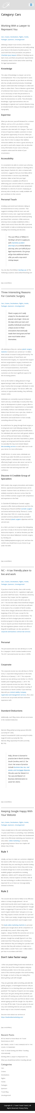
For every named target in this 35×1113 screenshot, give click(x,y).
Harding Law (22, 270)
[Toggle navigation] (31, 4)
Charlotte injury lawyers (8, 55)
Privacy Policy (23, 1108)
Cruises (7, 37)
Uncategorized (19, 39)
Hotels (26, 37)
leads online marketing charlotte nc (15, 925)
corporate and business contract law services (15, 632)
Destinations (14, 37)
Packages (4, 39)
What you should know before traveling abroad (16, 1060)
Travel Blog (4, 1092)
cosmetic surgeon (26, 509)
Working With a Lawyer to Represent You (14, 1057)
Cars (2, 37)
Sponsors (11, 39)
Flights (21, 37)
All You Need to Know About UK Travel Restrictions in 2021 (13, 1040)
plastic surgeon (16, 519)
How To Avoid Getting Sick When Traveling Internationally (15, 1052)
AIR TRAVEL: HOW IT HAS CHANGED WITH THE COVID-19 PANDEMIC (16, 1046)
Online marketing (14, 841)
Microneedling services (8, 446)
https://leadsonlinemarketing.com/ (12, 1017)
